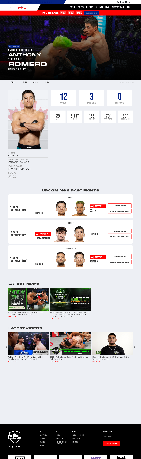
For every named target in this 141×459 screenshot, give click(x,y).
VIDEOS (35, 82)
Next (134, 347)
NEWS (47, 82)
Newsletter (60, 438)
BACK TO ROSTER (126, 82)
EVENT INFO (91, 13)
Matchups (120, 206)
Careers (43, 442)
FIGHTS (24, 82)
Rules (42, 445)
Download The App (78, 435)
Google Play (76, 438)
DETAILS (12, 82)
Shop (129, 7)
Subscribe (112, 444)
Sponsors (43, 438)
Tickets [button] (81, 7)
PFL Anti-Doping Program (61, 443)
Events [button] (72, 7)
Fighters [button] (89, 7)
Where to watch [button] (118, 7)
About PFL (43, 435)
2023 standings (119, 237)
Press (58, 435)
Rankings (99, 7)
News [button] (107, 7)
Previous (6, 347)
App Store (75, 442)
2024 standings (119, 211)
